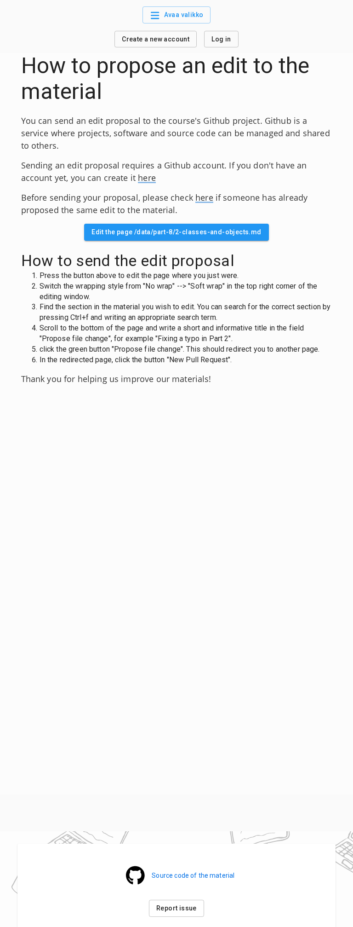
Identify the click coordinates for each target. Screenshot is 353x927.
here (147, 177)
